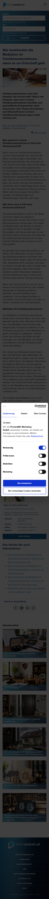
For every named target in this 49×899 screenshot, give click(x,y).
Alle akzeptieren (24, 483)
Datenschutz (37, 436)
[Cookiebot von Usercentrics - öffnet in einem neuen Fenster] (35, 406)
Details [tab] (24, 413)
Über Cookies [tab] (40, 413)
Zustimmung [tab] (9, 413)
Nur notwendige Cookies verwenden (24, 491)
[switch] (42, 456)
